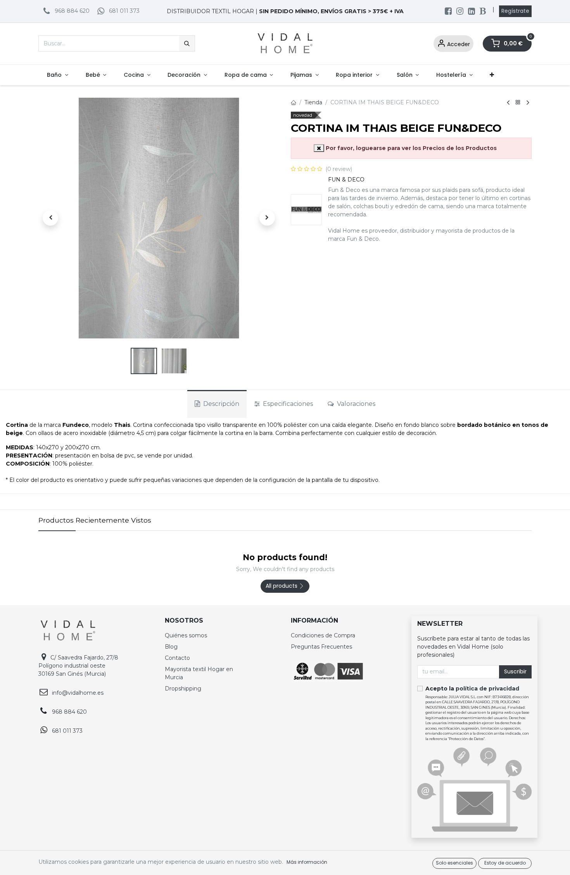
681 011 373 (124, 10)
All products (282, 586)
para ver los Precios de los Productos (411, 148)
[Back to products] (518, 102)
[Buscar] (187, 43)
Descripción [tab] (220, 403)
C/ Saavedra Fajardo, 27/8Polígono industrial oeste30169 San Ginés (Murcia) (78, 665)
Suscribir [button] (515, 671)
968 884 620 (72, 10)
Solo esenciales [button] (454, 862)
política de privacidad (487, 688)
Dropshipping (183, 688)
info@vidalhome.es (78, 692)
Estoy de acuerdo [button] (505, 862)
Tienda (313, 102)
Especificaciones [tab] (287, 403)
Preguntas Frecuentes (321, 646)
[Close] (319, 148)
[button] (50, 218)
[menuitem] (57, 75)
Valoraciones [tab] (355, 403)
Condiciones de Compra (323, 635)
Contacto (177, 657)
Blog (171, 646)
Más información (307, 862)
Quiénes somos (186, 635)
